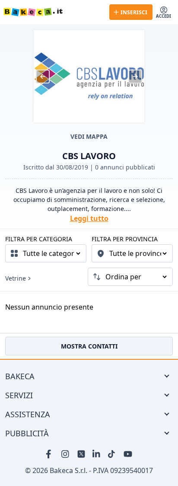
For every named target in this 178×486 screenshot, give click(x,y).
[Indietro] (43, 76)
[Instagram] (65, 454)
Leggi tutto (89, 218)
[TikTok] (112, 454)
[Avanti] (135, 76)
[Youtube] (128, 454)
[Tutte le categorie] (45, 253)
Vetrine (15, 278)
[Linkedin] (96, 454)
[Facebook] (50, 454)
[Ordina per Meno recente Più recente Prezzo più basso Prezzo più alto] (130, 277)
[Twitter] (81, 454)
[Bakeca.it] (52, 12)
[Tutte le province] (132, 253)
